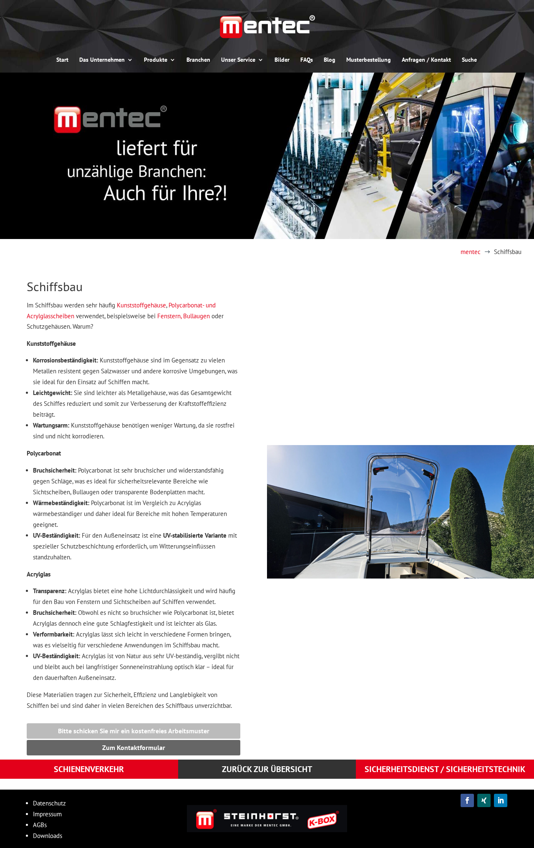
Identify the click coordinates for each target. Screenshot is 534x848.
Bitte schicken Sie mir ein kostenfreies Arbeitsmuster (133, 731)
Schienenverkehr (119, 784)
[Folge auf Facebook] (467, 800)
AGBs (40, 825)
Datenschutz (49, 803)
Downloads (47, 836)
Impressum (47, 814)
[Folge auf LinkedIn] (500, 800)
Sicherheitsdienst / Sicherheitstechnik (48, 784)
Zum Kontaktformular (133, 747)
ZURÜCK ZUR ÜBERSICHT (267, 769)
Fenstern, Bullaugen (183, 316)
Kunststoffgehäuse (141, 305)
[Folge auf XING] (484, 800)
